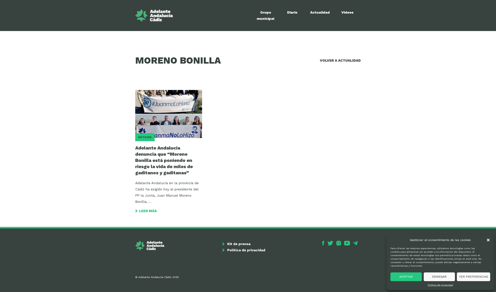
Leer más (148, 211)
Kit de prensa (239, 244)
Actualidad (320, 12)
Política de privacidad (440, 285)
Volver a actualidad (340, 60)
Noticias (145, 137)
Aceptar (406, 276)
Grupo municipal (265, 15)
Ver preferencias (473, 276)
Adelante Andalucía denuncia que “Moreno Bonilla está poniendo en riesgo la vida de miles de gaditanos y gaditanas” (164, 160)
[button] (488, 240)
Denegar (439, 276)
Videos (347, 12)
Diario (292, 12)
